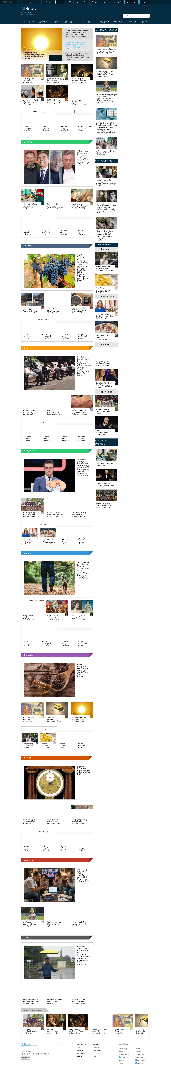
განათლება (69, 22)
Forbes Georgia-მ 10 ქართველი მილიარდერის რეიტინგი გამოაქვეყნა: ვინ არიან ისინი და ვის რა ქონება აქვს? (83, 158)
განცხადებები (131, 2)
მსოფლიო (56, 22)
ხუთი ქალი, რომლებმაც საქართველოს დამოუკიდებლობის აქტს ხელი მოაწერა (106, 182)
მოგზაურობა (104, 22)
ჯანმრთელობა (48, 2)
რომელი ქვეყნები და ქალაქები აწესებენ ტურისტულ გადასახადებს (106, 152)
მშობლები (95, 2)
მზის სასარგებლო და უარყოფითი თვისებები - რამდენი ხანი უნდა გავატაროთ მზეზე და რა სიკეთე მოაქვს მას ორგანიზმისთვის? (76, 45)
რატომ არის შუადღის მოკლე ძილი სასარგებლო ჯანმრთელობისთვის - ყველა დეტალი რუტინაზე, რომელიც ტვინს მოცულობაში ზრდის (84, 366)
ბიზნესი (85, 2)
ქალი (38, 2)
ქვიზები (144, 22)
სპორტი (69, 2)
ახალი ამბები (27, 2)
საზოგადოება (29, 22)
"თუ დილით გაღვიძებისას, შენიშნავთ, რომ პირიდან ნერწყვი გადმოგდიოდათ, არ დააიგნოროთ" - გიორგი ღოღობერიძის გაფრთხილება (83, 467)
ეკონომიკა (43, 22)
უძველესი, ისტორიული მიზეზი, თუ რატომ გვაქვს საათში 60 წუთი (83, 771)
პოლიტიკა (132, 22)
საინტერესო (118, 22)
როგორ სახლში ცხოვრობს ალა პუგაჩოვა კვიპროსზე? (106, 464)
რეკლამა (145, 2)
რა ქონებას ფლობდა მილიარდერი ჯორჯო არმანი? (105, 484)
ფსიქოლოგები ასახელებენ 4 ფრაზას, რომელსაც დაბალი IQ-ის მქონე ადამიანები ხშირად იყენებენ (83, 875)
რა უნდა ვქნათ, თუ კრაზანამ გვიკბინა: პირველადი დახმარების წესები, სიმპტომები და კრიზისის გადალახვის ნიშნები (77, 56)
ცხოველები (118, 2)
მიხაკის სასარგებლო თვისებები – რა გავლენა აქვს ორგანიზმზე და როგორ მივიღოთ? (82, 670)
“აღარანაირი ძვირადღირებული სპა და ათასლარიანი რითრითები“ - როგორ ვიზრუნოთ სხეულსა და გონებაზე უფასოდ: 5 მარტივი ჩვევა (76, 33)
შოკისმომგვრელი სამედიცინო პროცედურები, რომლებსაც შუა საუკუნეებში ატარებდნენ (106, 51)
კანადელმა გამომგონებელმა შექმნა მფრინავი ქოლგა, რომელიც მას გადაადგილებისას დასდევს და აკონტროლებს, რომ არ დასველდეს (84, 955)
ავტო (77, 2)
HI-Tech (80, 22)
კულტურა (91, 22)
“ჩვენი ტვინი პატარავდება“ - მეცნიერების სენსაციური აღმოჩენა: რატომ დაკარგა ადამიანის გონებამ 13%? (105, 73)
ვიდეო (60, 2)
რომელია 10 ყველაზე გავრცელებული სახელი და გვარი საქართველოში (105, 505)
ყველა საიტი (106, 2)
